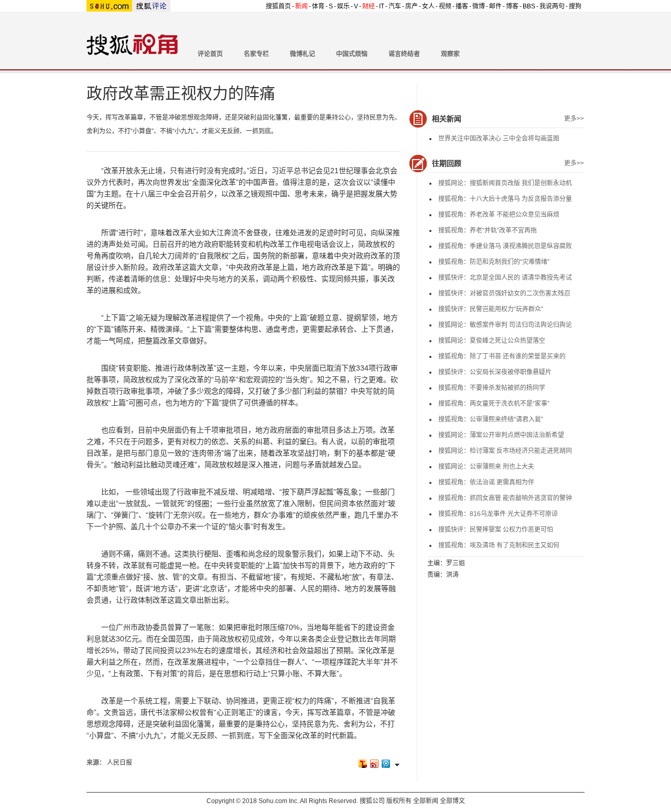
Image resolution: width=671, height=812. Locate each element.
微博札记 (302, 54)
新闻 (301, 6)
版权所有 (399, 801)
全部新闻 (425, 801)
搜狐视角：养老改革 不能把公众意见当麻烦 (498, 214)
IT (381, 6)
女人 (428, 6)
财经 (368, 6)
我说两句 (552, 6)
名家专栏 (256, 54)
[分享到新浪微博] (374, 763)
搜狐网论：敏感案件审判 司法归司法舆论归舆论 (505, 325)
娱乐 (343, 6)
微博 (478, 6)
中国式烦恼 (351, 54)
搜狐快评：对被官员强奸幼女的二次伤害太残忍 (504, 293)
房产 (411, 6)
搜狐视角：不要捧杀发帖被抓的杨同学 (491, 388)
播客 (462, 6)
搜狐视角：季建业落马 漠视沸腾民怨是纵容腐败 (505, 246)
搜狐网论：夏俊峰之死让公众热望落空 (491, 340)
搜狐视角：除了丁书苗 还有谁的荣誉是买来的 (502, 356)
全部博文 (452, 801)
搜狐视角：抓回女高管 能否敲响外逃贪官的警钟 (505, 498)
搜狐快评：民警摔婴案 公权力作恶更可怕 (495, 529)
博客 (512, 6)
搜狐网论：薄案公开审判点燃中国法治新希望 (501, 435)
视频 (445, 6)
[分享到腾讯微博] (385, 763)
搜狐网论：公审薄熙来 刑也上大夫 (486, 466)
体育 (318, 6)
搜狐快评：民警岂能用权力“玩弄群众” (490, 309)
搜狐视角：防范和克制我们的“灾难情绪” (493, 262)
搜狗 (575, 6)
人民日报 (119, 762)
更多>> (574, 118)
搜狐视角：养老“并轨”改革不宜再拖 (487, 230)
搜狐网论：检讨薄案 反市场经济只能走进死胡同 (505, 451)
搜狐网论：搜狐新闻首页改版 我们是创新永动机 (505, 183)
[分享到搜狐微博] (362, 763)
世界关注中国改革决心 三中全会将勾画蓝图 (498, 138)
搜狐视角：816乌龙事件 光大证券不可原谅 (498, 514)
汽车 (394, 6)
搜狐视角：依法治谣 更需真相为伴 (486, 482)
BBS (529, 6)
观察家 (450, 54)
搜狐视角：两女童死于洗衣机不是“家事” (493, 403)
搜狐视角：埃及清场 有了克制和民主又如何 (498, 545)
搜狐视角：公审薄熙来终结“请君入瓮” (490, 419)
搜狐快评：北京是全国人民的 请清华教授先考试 (505, 277)
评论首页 (210, 54)
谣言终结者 (404, 54)
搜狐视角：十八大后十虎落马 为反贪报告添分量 (505, 199)
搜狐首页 (278, 6)
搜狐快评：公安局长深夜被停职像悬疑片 (494, 372)
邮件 (495, 6)
